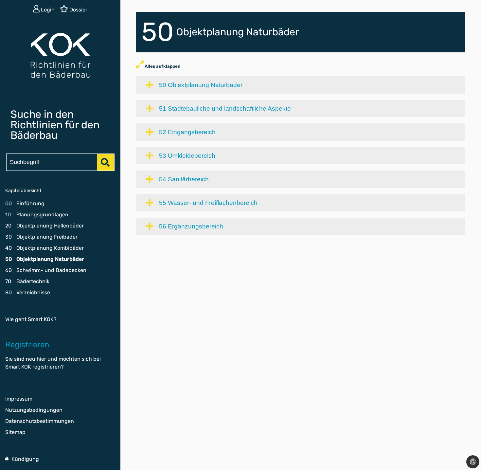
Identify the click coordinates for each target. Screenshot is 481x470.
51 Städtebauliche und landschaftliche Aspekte (225, 108)
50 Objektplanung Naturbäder (200, 84)
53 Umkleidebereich (187, 155)
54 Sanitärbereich (184, 179)
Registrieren (27, 344)
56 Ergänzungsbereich (191, 226)
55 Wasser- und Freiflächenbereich (208, 202)
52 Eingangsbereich (187, 132)
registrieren (46, 367)
